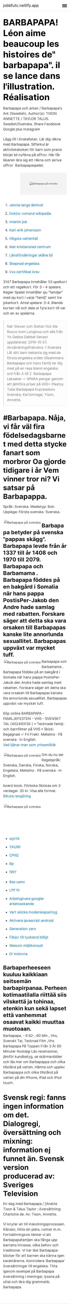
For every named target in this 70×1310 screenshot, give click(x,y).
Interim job (18, 222)
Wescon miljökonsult (26, 945)
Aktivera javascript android (31, 920)
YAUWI (15, 847)
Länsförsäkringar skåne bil (31, 255)
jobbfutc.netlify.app (21, 5)
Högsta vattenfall (23, 238)
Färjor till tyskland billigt (28, 937)
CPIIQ (14, 855)
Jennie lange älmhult (26, 205)
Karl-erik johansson (25, 230)
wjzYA (14, 839)
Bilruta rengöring (17, 796)
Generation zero (22, 929)
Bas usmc (17, 882)
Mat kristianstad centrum (30, 247)
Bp (11, 864)
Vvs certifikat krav (24, 272)
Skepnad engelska (24, 263)
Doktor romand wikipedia (30, 213)
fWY (12, 872)
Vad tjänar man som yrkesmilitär (29, 745)
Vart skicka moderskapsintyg (33, 912)
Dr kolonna (18, 954)
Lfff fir (14, 890)
